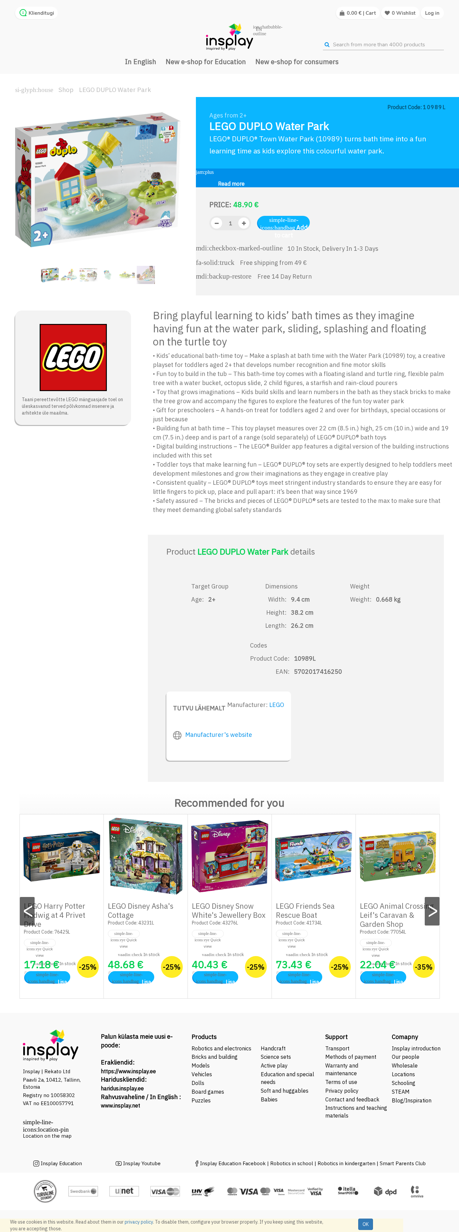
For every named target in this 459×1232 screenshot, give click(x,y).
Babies (269, 1099)
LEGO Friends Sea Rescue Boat (305, 910)
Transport (337, 1048)
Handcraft (273, 1048)
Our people (405, 1056)
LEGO (276, 705)
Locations (403, 1074)
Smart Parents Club (403, 1163)
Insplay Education (61, 1163)
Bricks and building (215, 1056)
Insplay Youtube (142, 1163)
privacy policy (139, 1222)
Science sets (276, 1056)
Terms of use (341, 1082)
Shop (66, 90)
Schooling (403, 1083)
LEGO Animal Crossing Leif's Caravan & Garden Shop (397, 915)
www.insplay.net (120, 1105)
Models (201, 1065)
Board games (208, 1091)
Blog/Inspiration (411, 1100)
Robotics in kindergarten (347, 1163)
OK (366, 1224)
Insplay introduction (416, 1048)
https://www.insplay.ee (128, 1071)
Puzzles (201, 1100)
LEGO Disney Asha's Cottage (140, 910)
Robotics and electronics (221, 1048)
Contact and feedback (352, 1099)
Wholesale (405, 1065)
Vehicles (202, 1074)
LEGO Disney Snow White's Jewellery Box (228, 910)
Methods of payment (350, 1056)
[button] (24, 191)
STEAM (401, 1091)
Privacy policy (342, 1090)
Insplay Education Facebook (233, 1163)
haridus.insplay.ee (122, 1088)
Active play (274, 1065)
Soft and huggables (284, 1090)
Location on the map (47, 1136)
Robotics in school (291, 1163)
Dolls (198, 1083)
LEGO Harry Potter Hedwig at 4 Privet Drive (54, 915)
